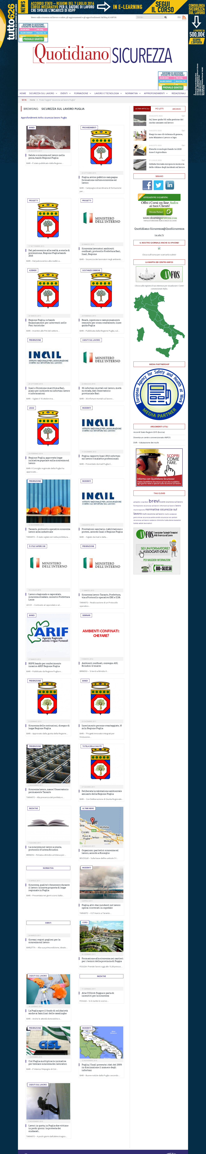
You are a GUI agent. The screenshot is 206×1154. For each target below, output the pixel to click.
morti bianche (139, 510)
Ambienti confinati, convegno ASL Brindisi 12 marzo (100, 664)
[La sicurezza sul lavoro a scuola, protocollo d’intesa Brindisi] (48, 824)
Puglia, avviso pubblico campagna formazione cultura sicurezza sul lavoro (99, 180)
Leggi (31, 408)
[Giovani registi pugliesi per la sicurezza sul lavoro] (48, 930)
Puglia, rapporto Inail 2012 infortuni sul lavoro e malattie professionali (101, 457)
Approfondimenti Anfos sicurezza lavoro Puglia (44, 117)
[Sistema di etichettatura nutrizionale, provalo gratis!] (33, 41)
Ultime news (88, 808)
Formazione (81, 93)
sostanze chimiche (157, 520)
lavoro (178, 505)
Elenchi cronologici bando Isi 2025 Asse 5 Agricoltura (165, 151)
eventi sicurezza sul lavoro (171, 502)
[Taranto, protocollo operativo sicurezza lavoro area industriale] (48, 501)
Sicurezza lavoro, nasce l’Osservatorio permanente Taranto (48, 791)
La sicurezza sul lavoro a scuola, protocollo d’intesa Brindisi (45, 848)
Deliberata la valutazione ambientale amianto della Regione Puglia (102, 792)
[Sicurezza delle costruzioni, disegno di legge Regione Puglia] (48, 699)
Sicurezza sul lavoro (41, 93)
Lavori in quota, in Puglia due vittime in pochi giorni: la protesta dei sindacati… (48, 1128)
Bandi (32, 127)
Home (23, 93)
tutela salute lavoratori (142, 523)
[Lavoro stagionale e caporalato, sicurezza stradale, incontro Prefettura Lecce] (48, 566)
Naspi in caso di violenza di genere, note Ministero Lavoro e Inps (166, 136)
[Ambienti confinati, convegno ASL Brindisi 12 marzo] (102, 635)
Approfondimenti (154, 93)
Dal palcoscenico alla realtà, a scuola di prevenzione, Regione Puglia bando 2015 (49, 253)
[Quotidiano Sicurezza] (103, 55)
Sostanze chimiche (91, 270)
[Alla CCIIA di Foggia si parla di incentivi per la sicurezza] (102, 984)
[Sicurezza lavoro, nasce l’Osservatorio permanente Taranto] (48, 764)
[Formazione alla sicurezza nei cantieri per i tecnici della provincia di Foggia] (102, 936)
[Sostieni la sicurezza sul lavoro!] (159, 486)
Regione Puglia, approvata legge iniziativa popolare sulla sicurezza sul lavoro (49, 460)
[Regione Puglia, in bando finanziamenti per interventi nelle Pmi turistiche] (48, 291)
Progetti (33, 200)
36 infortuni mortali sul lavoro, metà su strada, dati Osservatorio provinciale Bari (101, 391)
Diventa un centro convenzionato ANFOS (152, 437)
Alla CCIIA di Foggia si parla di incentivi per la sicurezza (98, 994)
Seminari (86, 615)
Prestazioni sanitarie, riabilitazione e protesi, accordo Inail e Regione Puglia (102, 530)
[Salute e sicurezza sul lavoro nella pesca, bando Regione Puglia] (48, 137)
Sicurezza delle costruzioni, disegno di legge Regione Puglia (49, 727)
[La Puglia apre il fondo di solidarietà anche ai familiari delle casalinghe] (48, 989)
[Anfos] (156, 573)
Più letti (159, 108)
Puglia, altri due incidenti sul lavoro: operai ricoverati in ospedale (101, 906)
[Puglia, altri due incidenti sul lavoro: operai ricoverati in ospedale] (102, 882)
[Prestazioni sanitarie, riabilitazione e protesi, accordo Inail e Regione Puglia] (102, 501)
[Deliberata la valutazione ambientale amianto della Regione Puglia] (102, 765)
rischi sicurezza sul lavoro (153, 514)
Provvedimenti (89, 127)
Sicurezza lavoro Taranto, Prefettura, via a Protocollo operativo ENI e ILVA (101, 596)
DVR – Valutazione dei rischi (146, 442)
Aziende (32, 270)
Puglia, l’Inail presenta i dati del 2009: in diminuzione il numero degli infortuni (102, 1067)
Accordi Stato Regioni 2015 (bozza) (149, 432)
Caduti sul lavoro (91, 340)
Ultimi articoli (142, 108)
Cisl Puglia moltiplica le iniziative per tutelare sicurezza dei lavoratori (48, 1062)
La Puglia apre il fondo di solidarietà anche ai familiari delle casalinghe (48, 1012)
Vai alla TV (159, 235)
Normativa (131, 93)
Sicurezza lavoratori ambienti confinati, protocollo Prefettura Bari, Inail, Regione (101, 251)
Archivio (176, 109)
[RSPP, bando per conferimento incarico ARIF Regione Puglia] (48, 635)
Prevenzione (35, 340)
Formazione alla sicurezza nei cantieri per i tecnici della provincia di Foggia (102, 960)
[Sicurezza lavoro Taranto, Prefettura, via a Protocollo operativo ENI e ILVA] (102, 567)
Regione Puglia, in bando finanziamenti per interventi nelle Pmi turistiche (48, 323)
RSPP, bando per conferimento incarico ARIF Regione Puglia (45, 665)
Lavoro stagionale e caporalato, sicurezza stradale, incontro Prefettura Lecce (49, 597)
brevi (154, 501)
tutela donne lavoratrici (172, 520)
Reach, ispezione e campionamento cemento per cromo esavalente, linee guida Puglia (101, 323)
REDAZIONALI (179, 93)
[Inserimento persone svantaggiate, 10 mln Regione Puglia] (102, 699)
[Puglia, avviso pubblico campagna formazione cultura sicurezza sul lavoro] (102, 148)
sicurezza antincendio (152, 517)
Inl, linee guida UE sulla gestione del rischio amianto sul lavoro (166, 121)
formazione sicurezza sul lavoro (146, 506)
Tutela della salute (92, 746)
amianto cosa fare (140, 502)
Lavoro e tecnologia (106, 93)
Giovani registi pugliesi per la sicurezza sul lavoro (44, 941)
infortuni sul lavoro (167, 506)
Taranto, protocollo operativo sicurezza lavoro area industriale (49, 530)
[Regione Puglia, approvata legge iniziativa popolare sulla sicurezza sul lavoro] (48, 428)
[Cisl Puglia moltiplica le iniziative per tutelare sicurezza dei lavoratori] (48, 1040)
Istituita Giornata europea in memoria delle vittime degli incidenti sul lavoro (167, 165)
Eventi (64, 93)
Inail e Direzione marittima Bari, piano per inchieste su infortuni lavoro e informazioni (49, 391)
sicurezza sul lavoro (141, 520)
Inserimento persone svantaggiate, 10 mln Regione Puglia (102, 727)
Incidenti (86, 408)
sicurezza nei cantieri (169, 517)
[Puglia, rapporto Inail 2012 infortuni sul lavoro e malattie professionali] (102, 428)
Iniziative (33, 808)
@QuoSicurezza (173, 228)
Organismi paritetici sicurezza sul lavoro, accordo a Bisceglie (100, 851)
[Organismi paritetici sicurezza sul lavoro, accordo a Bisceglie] (102, 825)
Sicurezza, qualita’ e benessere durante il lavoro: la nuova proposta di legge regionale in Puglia (49, 887)
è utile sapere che (37, 546)
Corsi (84, 922)
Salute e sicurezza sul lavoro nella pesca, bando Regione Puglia (47, 156)
